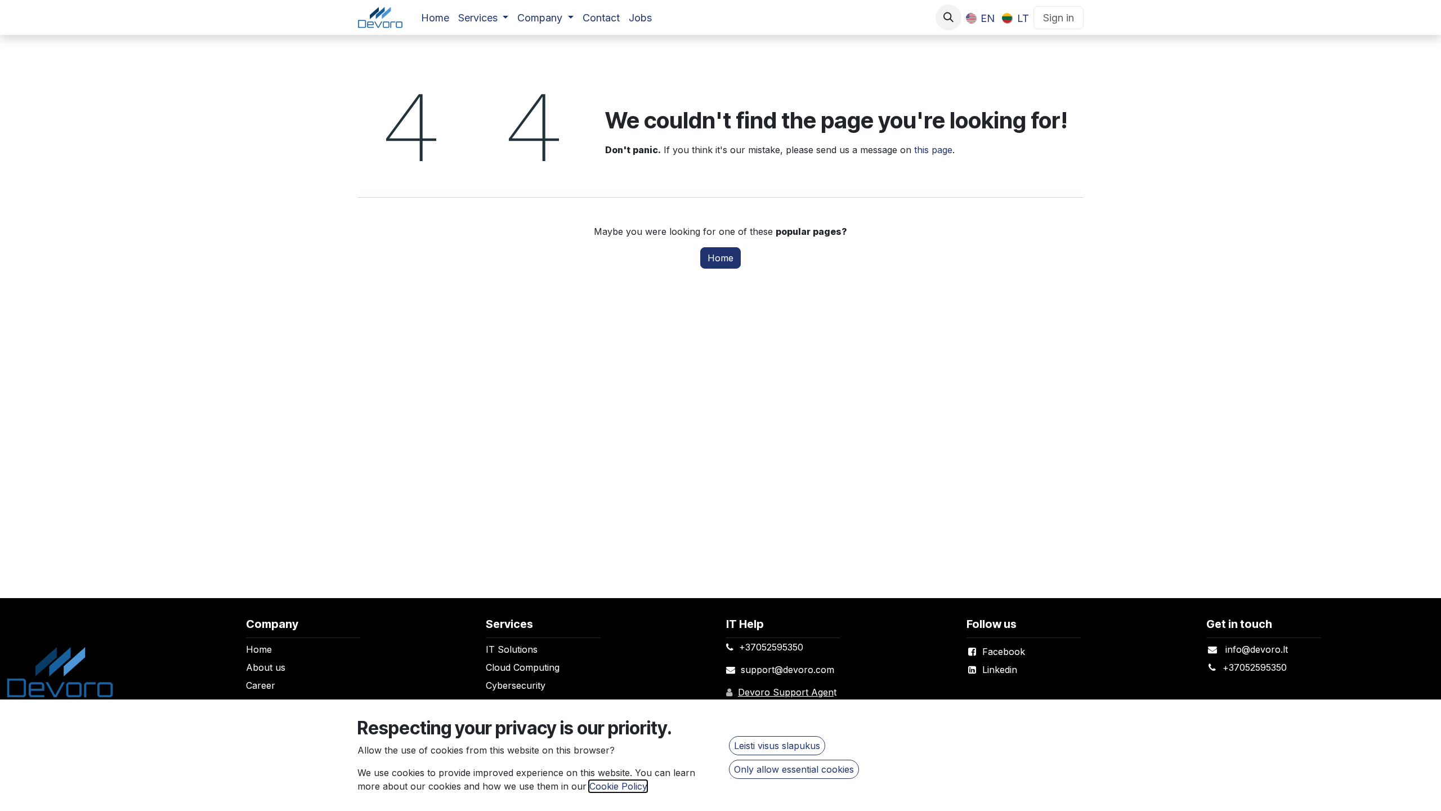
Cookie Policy (618, 786)
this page (933, 149)
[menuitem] (435, 18)
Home (720, 258)
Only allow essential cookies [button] (794, 769)
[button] (948, 17)
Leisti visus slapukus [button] (777, 745)
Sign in (1058, 18)
